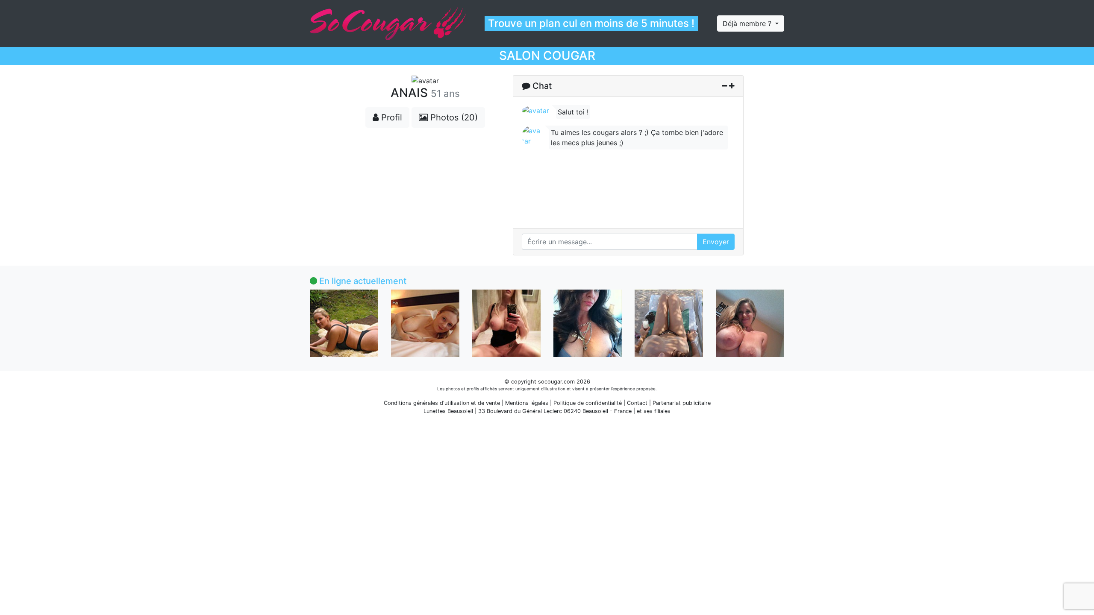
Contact (637, 403)
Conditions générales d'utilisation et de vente (442, 403)
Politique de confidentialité (587, 403)
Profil (390, 117)
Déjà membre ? (748, 23)
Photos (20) (453, 117)
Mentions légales (526, 403)
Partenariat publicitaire (682, 403)
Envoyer (716, 241)
